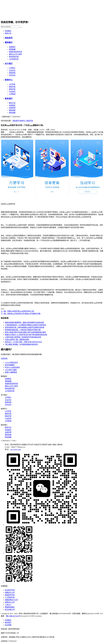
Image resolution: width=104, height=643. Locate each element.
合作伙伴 (12, 75)
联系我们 (9, 98)
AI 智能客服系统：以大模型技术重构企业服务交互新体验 (25, 325)
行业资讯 (12, 91)
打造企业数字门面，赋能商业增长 (17, 339)
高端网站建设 (10, 607)
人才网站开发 (10, 597)
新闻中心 (9, 80)
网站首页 (9, 38)
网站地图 (12, 112)
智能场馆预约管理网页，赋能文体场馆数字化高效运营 (24, 322)
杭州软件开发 (10, 590)
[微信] (54, 488)
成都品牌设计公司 (11, 600)
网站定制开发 (14, 56)
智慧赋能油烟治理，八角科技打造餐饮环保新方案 (23, 330)
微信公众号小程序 (15, 54)
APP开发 (12, 84)
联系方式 (8, 33)
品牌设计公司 (10, 602)
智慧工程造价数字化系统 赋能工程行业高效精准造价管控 (25, 332)
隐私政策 (12, 110)
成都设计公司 (10, 592)
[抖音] (54, 568)
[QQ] (54, 539)
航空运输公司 (10, 609)
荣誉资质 (12, 73)
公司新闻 (12, 94)
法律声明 (12, 108)
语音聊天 (12, 47)
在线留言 (8, 31)
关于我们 (9, 64)
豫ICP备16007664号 (13, 616)
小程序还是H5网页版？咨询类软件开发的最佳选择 (23, 337)
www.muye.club (15, 449)
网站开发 (12, 89)
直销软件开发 (10, 595)
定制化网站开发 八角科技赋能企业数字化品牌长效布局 (24, 327)
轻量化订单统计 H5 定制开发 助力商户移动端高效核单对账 (26, 335)
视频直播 (12, 49)
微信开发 (12, 87)
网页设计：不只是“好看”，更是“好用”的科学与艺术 (23, 342)
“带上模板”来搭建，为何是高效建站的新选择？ (22, 344)
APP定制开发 (13, 59)
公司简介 (12, 68)
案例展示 (9, 42)
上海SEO (8, 605)
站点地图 (8, 625)
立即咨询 (4, 358)
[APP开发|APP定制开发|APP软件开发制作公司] (25, 16)
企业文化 (12, 70)
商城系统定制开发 (15, 52)
